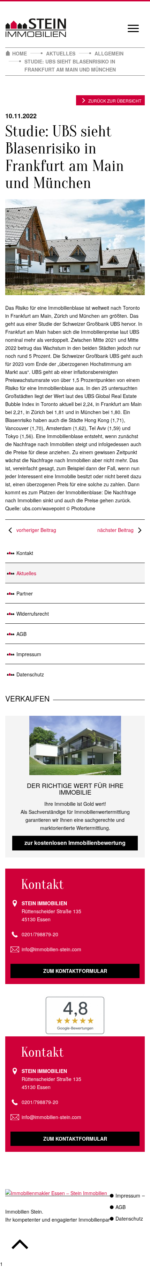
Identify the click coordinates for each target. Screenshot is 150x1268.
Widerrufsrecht (32, 613)
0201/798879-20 (40, 934)
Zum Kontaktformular (75, 970)
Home (19, 53)
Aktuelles (60, 53)
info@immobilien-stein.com (51, 949)
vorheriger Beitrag (35, 529)
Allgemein (109, 53)
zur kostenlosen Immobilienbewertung (75, 843)
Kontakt (24, 552)
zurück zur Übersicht (114, 101)
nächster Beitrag (116, 529)
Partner (24, 593)
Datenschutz (30, 674)
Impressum (28, 654)
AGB (21, 633)
